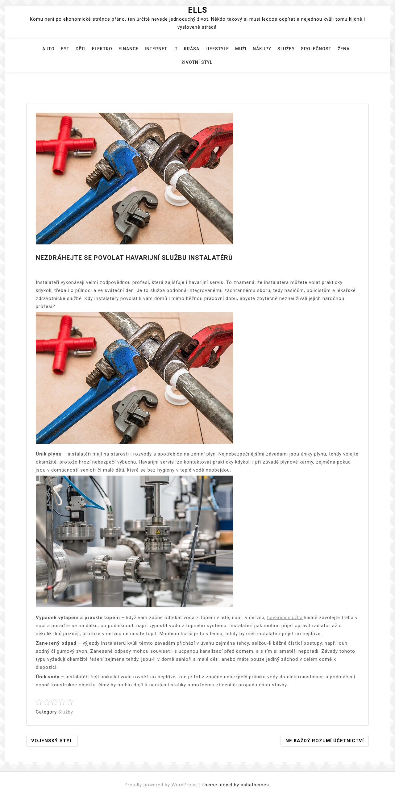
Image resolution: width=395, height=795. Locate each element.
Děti (81, 48)
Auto (48, 48)
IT (175, 48)
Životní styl (196, 62)
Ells (197, 10)
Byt (65, 48)
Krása (191, 48)
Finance (128, 48)
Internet (156, 48)
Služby (286, 48)
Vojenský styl (52, 740)
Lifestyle (217, 48)
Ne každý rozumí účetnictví (324, 740)
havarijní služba (285, 617)
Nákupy (262, 48)
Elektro (102, 48)
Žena (344, 48)
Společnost (316, 48)
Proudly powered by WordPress (161, 785)
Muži (241, 48)
